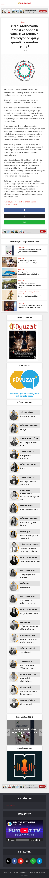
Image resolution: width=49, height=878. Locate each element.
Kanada (27, 202)
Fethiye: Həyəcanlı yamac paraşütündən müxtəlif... (28, 273)
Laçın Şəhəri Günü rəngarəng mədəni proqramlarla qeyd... (30, 306)
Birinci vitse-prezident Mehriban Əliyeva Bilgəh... (28, 262)
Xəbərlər (24, 22)
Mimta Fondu (11, 805)
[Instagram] (8, 861)
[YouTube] (21, 861)
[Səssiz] (36, 840)
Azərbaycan (9, 202)
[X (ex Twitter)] (27, 861)
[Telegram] (39, 861)
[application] (24, 830)
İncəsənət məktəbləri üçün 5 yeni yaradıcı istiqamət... (29, 250)
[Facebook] (14, 861)
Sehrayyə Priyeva (33, 292)
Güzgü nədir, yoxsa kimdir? (29, 296)
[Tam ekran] (40, 840)
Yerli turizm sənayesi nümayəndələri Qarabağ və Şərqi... (29, 285)
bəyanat (19, 202)
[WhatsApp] (33, 861)
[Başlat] (8, 840)
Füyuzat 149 (22, 292)
